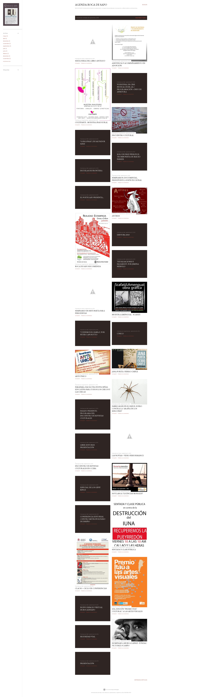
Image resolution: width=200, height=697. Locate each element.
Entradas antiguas (140, 680)
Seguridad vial (87, 636)
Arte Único (80, 376)
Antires (116, 216)
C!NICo (120, 333)
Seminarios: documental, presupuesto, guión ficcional (127, 178)
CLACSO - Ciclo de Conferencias (91, 588)
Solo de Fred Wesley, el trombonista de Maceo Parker (128, 156)
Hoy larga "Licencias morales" (127, 493)
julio (4, 48)
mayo (5, 36)
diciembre (6, 41)
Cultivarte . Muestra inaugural (91, 122)
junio (5, 51)
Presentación (87, 663)
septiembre (7, 46)
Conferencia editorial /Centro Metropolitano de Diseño (92, 519)
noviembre (6, 43)
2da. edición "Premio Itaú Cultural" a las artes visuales (127, 610)
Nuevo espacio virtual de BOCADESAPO (91, 608)
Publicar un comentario (86, 63)
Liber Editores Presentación (87, 446)
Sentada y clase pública (124, 549)
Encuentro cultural (123, 135)
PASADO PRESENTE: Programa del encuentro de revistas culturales (91, 414)
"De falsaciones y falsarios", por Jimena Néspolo (128, 264)
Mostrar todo (140, 18)
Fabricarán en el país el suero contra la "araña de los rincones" (127, 408)
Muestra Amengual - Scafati (126, 314)
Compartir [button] (77, 63)
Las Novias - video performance (128, 455)
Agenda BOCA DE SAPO (91, 4)
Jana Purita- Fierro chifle (125, 371)
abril (4, 38)
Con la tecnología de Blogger (112, 689)
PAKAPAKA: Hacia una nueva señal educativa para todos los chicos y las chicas (92, 389)
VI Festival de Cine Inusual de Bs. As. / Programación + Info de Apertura (129, 88)
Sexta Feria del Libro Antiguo (90, 61)
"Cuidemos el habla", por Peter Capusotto (92, 333)
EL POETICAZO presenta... (92, 197)
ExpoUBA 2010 (123, 235)
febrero (5, 53)
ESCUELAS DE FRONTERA (91, 170)
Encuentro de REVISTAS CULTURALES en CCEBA (86, 467)
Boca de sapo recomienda (88, 266)
